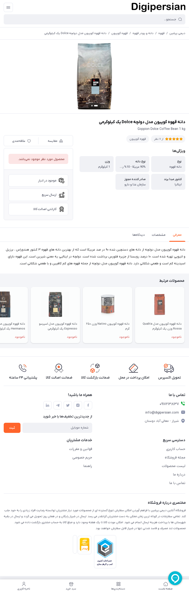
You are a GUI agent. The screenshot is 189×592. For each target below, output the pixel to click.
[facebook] (88, 405)
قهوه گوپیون (119, 33)
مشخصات (158, 235)
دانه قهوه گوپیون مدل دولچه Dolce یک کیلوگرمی (75, 33)
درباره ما (179, 474)
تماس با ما (177, 483)
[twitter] (68, 405)
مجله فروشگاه (175, 457)
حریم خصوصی (82, 457)
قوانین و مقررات (80, 449)
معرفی (177, 235)
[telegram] (57, 405)
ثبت (12, 428)
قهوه (161, 33)
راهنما (87, 466)
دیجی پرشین (177, 33)
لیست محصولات (173, 466)
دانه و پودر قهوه (143, 33)
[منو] (8, 7)
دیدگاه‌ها (139, 235)
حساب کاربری (175, 449)
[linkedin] (47, 405)
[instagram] (78, 405)
